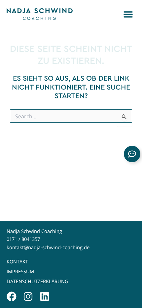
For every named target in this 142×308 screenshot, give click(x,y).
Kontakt (17, 261)
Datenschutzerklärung (37, 281)
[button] (128, 14)
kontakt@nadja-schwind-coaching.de (48, 247)
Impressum (20, 271)
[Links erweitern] (132, 154)
